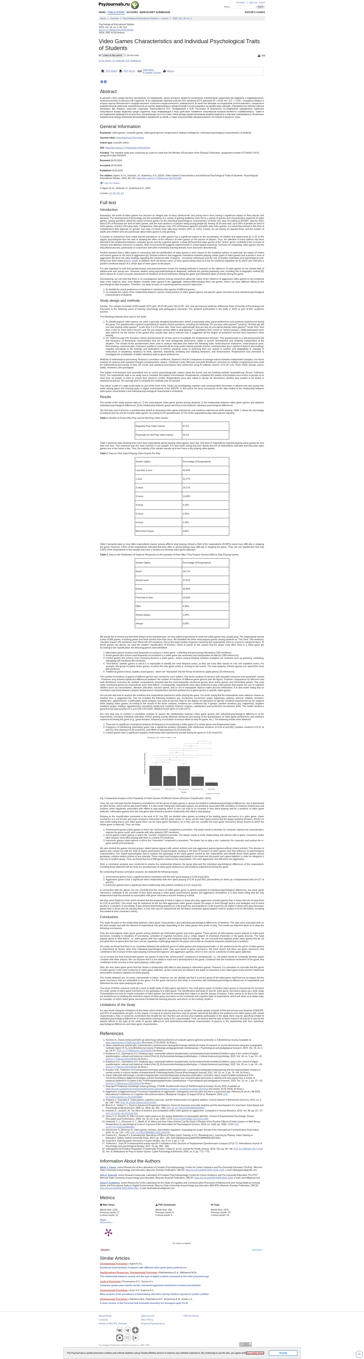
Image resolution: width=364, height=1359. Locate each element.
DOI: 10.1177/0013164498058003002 (186, 1108)
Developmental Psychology (114, 1264)
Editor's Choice (255, 12)
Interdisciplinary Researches (114, 1272)
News (102, 12)
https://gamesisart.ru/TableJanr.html (123, 1042)
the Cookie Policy (255, 1353)
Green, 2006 (130, 261)
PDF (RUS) (129, 71)
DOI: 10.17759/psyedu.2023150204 (135, 1050)
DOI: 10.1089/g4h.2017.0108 (248, 1149)
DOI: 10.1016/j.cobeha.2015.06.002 (138, 1102)
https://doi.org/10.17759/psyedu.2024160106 (127, 148)
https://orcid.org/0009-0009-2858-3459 (213, 1178)
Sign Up (253, 2)
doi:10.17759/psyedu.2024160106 (116, 30)
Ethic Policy (147, 1320)
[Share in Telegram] (105, 81)
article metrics (106, 1222)
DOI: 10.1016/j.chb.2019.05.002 (122, 1113)
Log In (262, 2)
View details (257, 1250)
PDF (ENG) (111, 71)
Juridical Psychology (110, 1281)
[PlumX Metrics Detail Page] (108, 1232)
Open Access (147, 1316)
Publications (116, 12)
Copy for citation (111, 183)
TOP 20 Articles (191, 1316)
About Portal (105, 1316)
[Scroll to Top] (359, 1354)
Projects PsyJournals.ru (153, 1323)
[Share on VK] (102, 81)
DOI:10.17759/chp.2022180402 (121, 1067)
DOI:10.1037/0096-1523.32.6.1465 (190, 1119)
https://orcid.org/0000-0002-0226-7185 (204, 1170)
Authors (132, 12)
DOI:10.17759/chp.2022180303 (121, 1059)
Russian (241, 2)
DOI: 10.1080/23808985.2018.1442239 (150, 1132)
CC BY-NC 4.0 (116, 193)
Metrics (170, 71)
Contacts (103, 1320)
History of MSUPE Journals (112, 1323)
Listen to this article (112, 55)
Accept (283, 1353)
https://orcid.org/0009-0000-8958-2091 (119, 1188)
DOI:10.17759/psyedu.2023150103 (123, 1083)
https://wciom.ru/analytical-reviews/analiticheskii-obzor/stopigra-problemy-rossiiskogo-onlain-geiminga (157, 1089)
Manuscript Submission (155, 12)
